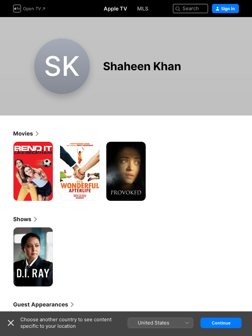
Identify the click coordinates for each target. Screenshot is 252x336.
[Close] (11, 323)
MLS (142, 8)
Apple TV (115, 8)
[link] (26, 133)
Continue (221, 323)
